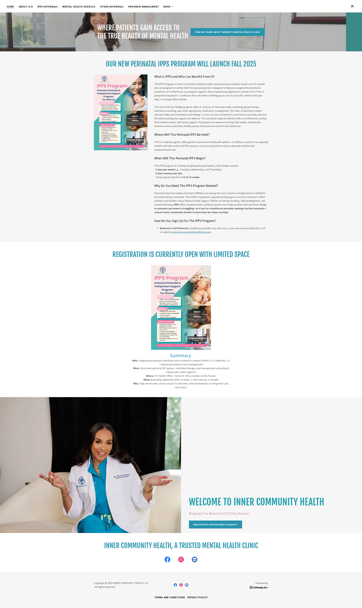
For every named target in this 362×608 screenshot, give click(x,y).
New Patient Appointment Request (215, 524)
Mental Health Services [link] (79, 6)
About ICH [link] (26, 6)
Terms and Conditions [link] (169, 597)
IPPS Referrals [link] (47, 6)
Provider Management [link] (143, 6)
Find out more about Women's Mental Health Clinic (227, 32)
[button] (168, 6)
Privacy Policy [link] (197, 597)
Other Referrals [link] (112, 6)
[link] (167, 560)
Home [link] (10, 6)
